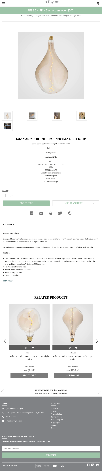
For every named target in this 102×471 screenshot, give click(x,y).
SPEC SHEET (8, 281)
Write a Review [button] (64, 143)
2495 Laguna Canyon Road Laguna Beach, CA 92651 (25, 412)
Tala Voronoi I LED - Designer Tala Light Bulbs (29, 358)
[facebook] (88, 465)
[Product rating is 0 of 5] (38, 143)
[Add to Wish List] (33, 348)
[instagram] (92, 465)
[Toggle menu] (3, 3)
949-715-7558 (11, 416)
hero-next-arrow (99, 391)
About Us (54, 408)
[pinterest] (97, 465)
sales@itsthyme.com (14, 421)
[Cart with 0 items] (97, 3)
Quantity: (5, 191)
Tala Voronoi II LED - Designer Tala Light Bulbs (73, 358)
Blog (53, 428)
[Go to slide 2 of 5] (97, 341)
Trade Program (57, 419)
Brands (54, 411)
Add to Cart (29, 375)
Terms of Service (58, 417)
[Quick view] (26, 348)
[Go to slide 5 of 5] (5, 341)
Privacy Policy (56, 414)
